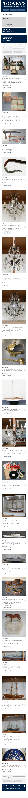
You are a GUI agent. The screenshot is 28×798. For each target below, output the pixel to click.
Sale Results (9, 44)
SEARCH (21, 10)
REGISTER (13, 9)
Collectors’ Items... (5, 44)
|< (3, 51)
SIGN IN (6, 9)
